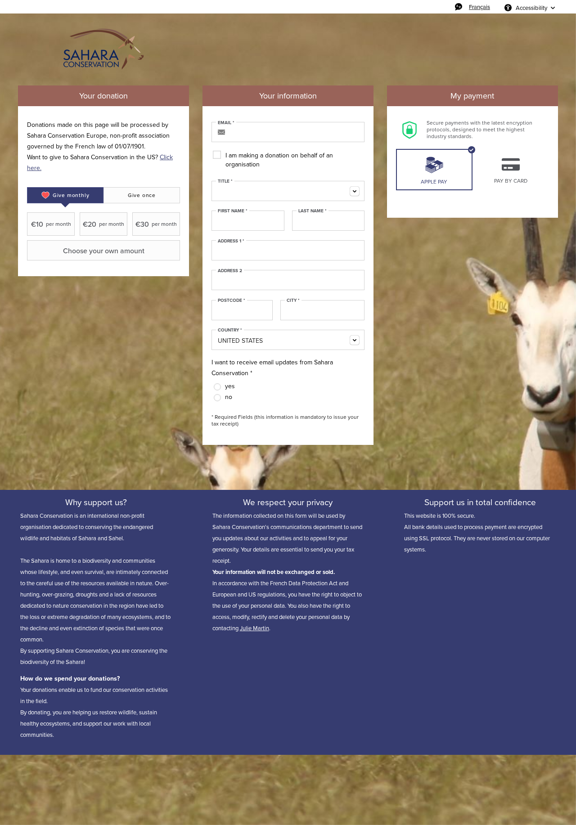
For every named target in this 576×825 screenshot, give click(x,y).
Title (225, 181)
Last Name (312, 211)
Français (479, 7)
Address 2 (230, 271)
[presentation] (65, 195)
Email (226, 123)
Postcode (231, 300)
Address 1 (231, 241)
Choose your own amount (103, 251)
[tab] (65, 195)
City (293, 300)
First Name (233, 211)
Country (230, 330)
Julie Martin (254, 628)
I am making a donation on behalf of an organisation (279, 160)
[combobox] (288, 191)
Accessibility (531, 8)
